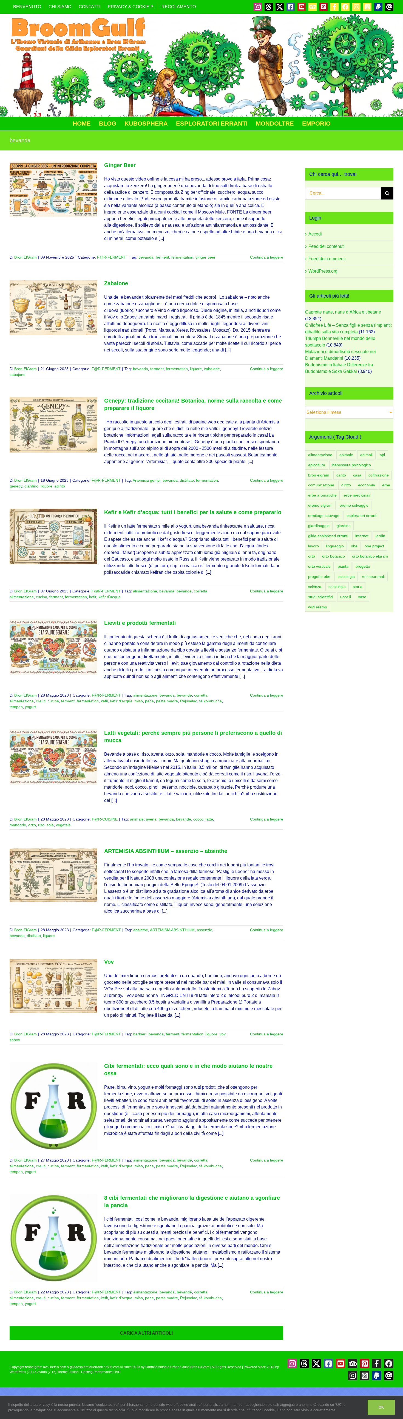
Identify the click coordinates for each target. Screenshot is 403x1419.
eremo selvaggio (354, 505)
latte (209, 819)
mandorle (18, 825)
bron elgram (318, 475)
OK (381, 1407)
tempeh (16, 707)
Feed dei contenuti (326, 246)
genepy (16, 486)
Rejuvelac (188, 701)
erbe (386, 485)
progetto (363, 566)
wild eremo (317, 607)
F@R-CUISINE (105, 819)
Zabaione (116, 283)
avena (151, 819)
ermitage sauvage (323, 515)
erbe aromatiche (322, 495)
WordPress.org (322, 271)
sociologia (337, 586)
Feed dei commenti (327, 258)
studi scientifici (320, 597)
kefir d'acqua (109, 597)
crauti (41, 701)
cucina (41, 597)
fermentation (182, 257)
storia (357, 586)
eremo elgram (320, 505)
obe (354, 546)
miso (139, 701)
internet (361, 536)
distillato (187, 480)
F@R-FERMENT (111, 257)
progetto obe (319, 576)
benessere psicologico (351, 465)
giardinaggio (319, 525)
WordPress (18, 1372)
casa (357, 475)
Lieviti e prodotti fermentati (140, 623)
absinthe (140, 930)
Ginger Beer (120, 165)
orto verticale (319, 566)
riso (41, 825)
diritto (346, 485)
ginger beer (205, 257)
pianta (343, 566)
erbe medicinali (357, 495)
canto (341, 475)
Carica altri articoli (146, 1333)
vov (222, 1034)
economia (366, 485)
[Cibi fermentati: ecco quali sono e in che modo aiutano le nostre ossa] (53, 1106)
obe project (374, 546)
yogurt (30, 707)
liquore (196, 369)
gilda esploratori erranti (328, 536)
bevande (184, 591)
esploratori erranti (362, 515)
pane (149, 701)
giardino (31, 486)
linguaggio (335, 546)
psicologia (346, 576)
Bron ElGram (25, 257)
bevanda (146, 257)
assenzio (204, 930)
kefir (92, 597)
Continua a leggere (266, 257)
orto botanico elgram (370, 556)
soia (50, 825)
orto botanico (333, 556)
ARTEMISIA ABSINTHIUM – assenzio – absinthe (165, 851)
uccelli (345, 597)
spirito (60, 486)
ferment (162, 257)
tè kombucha (210, 701)
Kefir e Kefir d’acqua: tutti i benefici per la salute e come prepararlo (192, 512)
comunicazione (321, 485)
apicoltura (316, 465)
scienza (314, 586)
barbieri (139, 1034)
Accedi (315, 234)
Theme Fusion (68, 1372)
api (382, 455)
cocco (198, 819)
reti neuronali (373, 576)
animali (366, 455)
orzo (32, 825)
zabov (15, 1040)
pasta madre (167, 701)
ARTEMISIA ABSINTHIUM (172, 930)
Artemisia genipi (146, 480)
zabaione (212, 369)
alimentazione (145, 591)
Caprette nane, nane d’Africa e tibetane (343, 312)
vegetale (63, 825)
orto (311, 556)
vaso (362, 597)
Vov (109, 962)
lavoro (313, 546)
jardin (380, 536)
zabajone (17, 374)
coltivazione (378, 475)
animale (137, 819)
